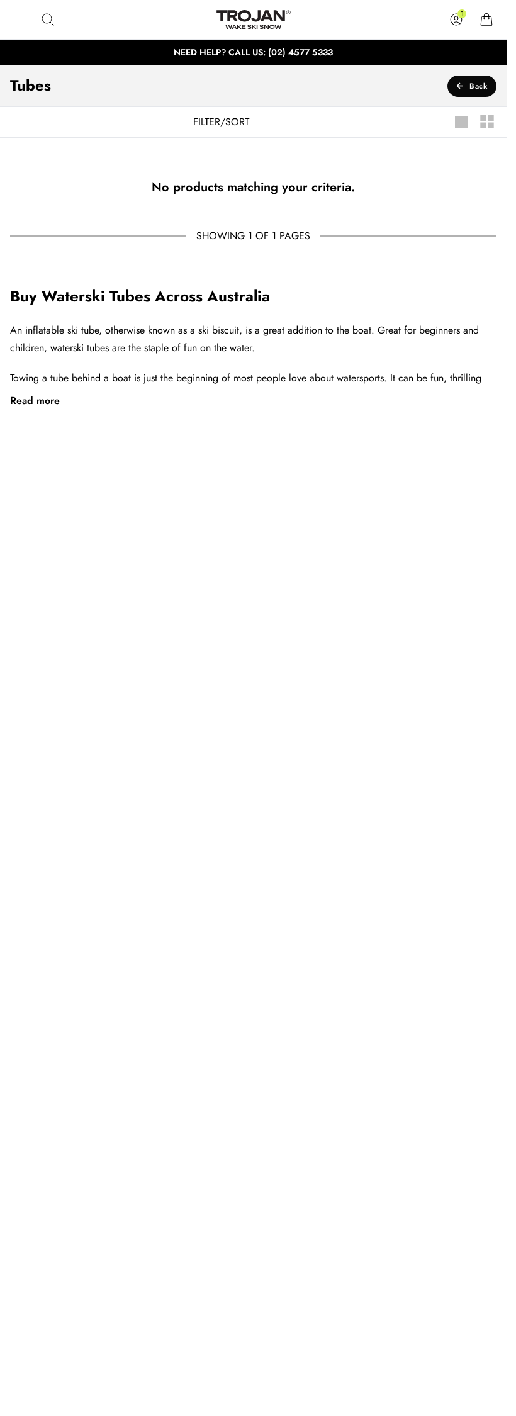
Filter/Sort (221, 122)
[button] (19, 19)
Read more (35, 400)
